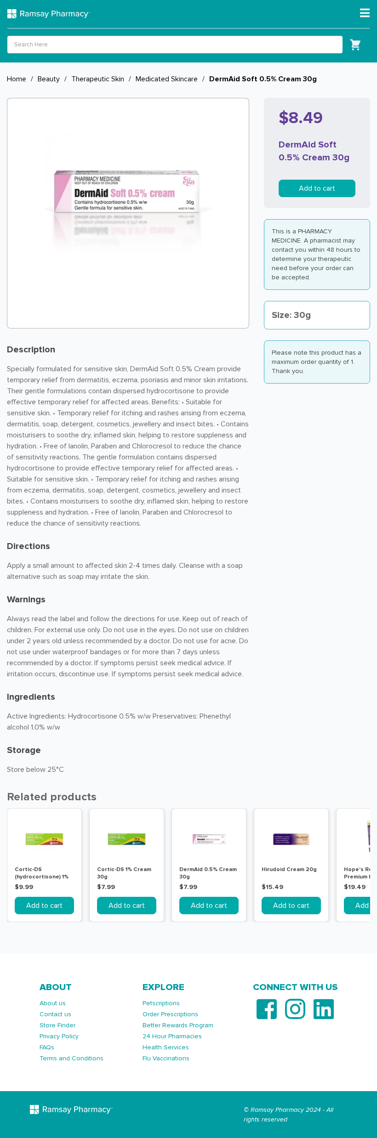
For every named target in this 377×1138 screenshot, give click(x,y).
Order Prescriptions (170, 1014)
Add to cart (317, 188)
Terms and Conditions (71, 1058)
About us (53, 1003)
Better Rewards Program (178, 1025)
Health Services (166, 1047)
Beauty (49, 79)
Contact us (55, 1014)
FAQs (47, 1047)
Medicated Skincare (167, 79)
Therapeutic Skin (97, 79)
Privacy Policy (59, 1036)
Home (16, 79)
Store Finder (57, 1025)
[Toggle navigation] (365, 13)
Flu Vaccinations (166, 1058)
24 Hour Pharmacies (172, 1036)
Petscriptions (161, 1003)
